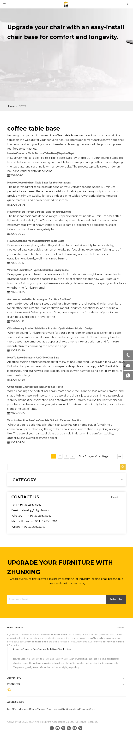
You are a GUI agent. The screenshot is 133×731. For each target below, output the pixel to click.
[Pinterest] (80, 728)
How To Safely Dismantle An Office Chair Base (33, 357)
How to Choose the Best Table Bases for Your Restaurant (39, 182)
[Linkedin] (57, 728)
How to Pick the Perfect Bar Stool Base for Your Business (39, 211)
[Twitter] (63, 728)
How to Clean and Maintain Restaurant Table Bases (35, 240)
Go (119, 456)
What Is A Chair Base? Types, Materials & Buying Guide (38, 269)
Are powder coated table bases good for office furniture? (39, 299)
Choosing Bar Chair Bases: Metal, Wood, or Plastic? (36, 386)
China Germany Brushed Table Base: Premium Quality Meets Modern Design (49, 328)
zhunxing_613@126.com (35, 510)
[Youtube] (69, 728)
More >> (115, 497)
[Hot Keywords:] (123, 467)
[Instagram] (75, 728)
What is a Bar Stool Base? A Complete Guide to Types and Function (44, 420)
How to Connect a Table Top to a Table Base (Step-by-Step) (40, 153)
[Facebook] (52, 728)
